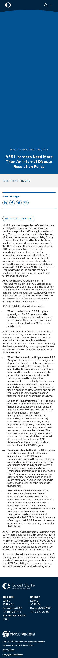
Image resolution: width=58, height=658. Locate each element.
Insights (25, 181)
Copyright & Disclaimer (12, 655)
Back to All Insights (18, 218)
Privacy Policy (8, 650)
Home (5, 181)
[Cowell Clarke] (18, 586)
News (15, 181)
